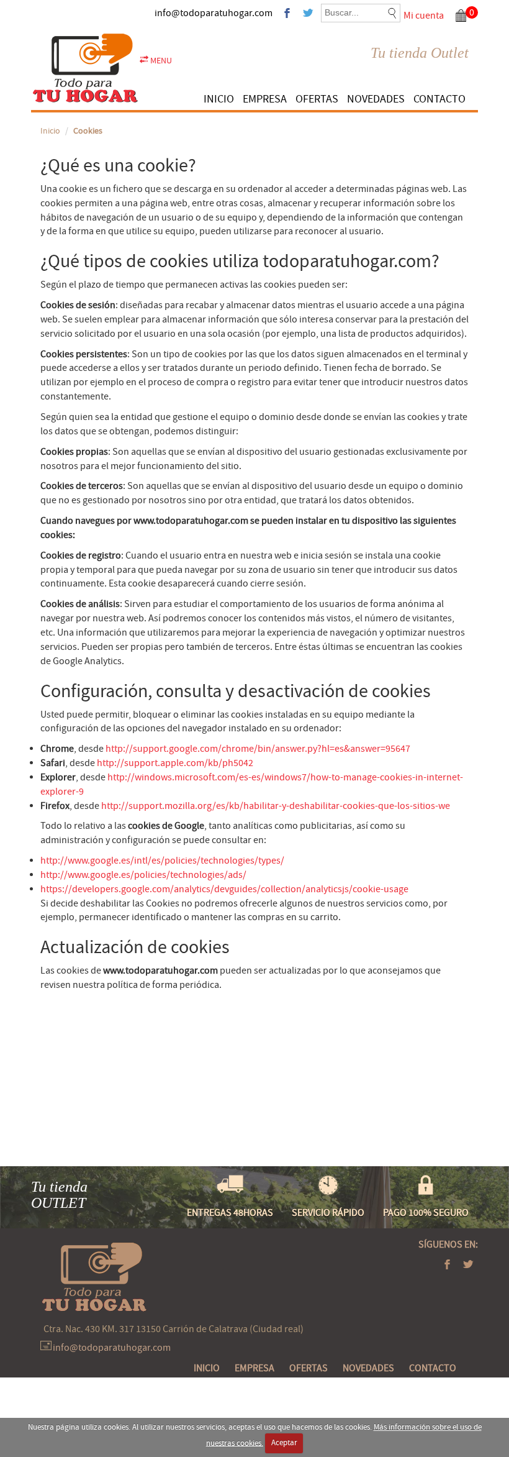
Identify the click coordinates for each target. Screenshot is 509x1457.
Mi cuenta (423, 15)
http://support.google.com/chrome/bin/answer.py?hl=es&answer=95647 (258, 748)
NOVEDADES (376, 99)
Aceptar (284, 1443)
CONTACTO (439, 99)
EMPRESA (265, 99)
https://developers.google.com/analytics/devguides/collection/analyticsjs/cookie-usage (224, 889)
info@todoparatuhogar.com (214, 13)
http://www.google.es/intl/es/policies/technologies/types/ (162, 860)
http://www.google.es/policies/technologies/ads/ (143, 875)
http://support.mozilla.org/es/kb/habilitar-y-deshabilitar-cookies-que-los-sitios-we (275, 806)
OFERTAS (316, 99)
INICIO (219, 99)
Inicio (50, 131)
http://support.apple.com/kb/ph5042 (175, 763)
